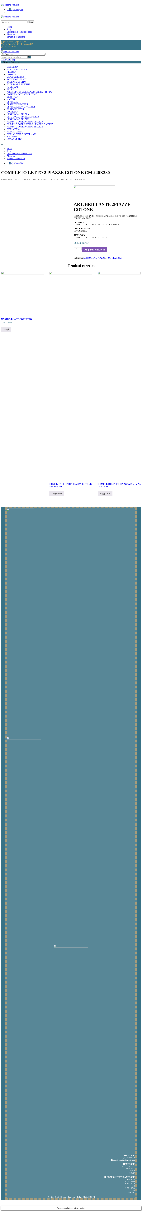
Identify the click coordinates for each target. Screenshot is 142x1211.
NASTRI (11, 99)
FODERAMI (12, 87)
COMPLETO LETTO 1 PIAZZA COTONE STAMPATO (70, 485)
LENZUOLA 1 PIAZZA (18, 114)
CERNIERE (12, 102)
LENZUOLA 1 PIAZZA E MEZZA (23, 117)
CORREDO (12, 112)
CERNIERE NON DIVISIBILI (21, 107)
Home (3, 179)
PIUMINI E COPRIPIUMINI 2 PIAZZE (25, 127)
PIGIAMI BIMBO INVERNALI (21, 134)
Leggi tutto (57, 493)
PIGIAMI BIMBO (15, 132)
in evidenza (12, 136)
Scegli (6, 329)
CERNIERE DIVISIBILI (18, 104)
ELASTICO (12, 97)
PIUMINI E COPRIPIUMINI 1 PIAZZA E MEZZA (30, 124)
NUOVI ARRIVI (14, 139)
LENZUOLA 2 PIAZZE (18, 119)
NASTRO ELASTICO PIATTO (16, 319)
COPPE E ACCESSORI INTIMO (22, 94)
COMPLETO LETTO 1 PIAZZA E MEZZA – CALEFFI (119, 485)
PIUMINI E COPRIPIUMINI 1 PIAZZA (25, 122)
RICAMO (11, 72)
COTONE (11, 74)
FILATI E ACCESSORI (17, 69)
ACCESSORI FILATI (16, 79)
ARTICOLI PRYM (15, 109)
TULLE (10, 89)
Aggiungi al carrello (94, 250)
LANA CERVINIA (15, 77)
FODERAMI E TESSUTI (18, 84)
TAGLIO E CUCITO (16, 82)
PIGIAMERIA (13, 129)
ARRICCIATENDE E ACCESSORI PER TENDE (29, 92)
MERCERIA (12, 67)
